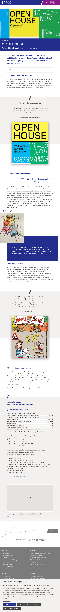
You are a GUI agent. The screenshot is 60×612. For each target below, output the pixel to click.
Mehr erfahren (30, 312)
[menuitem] (21, 2)
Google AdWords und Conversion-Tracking (35, 585)
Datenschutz (6, 600)
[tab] (3, 211)
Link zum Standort (19, 476)
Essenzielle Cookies (11, 585)
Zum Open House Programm (31, 117)
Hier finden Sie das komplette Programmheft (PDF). (23, 388)
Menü (5, 7)
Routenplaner (12, 517)
